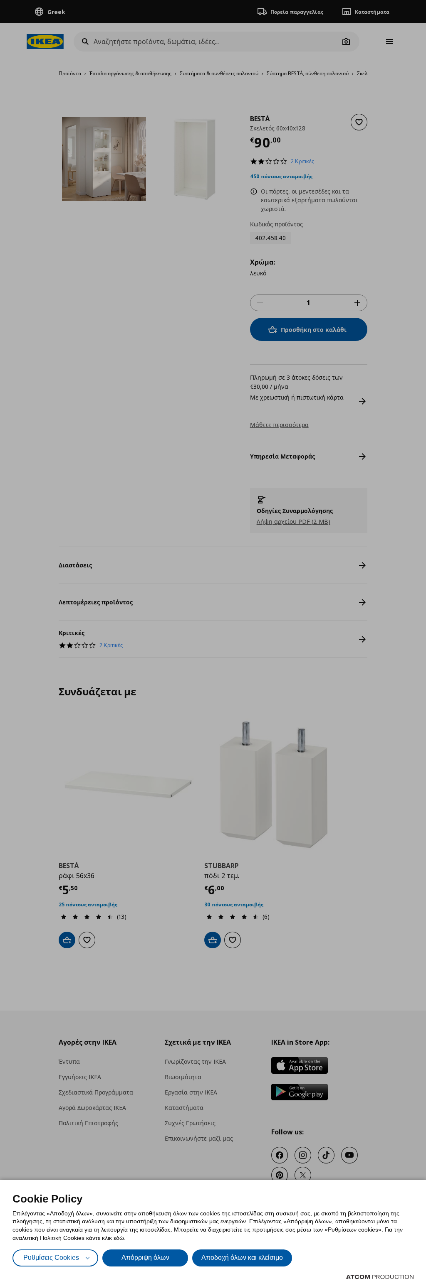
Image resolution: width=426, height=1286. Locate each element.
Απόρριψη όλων (145, 1257)
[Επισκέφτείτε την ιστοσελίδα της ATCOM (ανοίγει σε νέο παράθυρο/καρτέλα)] (380, 1277)
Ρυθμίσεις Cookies (51, 1257)
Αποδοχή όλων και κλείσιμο (242, 1257)
